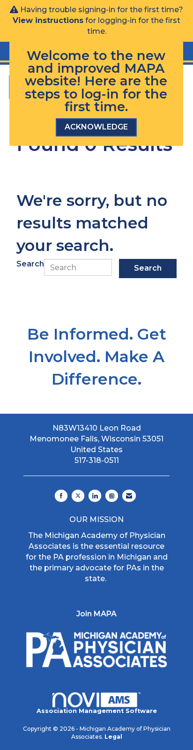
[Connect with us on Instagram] (111, 496)
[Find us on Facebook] (61, 496)
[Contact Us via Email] (129, 496)
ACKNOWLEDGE (96, 126)
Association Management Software (97, 710)
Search (30, 263)
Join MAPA (96, 613)
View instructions (48, 20)
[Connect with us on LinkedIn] (95, 496)
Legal (113, 736)
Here (100, 81)
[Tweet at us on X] (78, 496)
